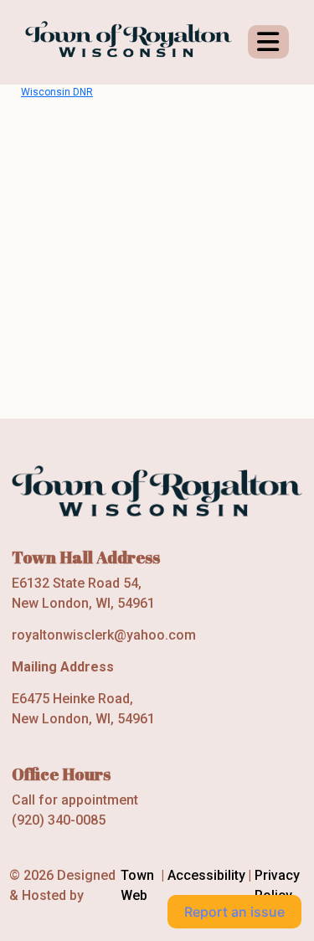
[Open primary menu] (268, 42)
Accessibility (206, 875)
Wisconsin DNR (57, 92)
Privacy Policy (277, 885)
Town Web (137, 885)
